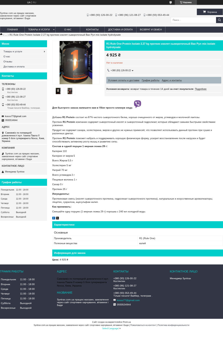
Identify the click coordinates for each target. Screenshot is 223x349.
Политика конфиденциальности (173, 325)
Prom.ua (127, 322)
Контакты (92, 29)
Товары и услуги (39, 29)
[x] (57, 218)
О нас (67, 29)
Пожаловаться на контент (143, 325)
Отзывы (7, 61)
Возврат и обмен (151, 29)
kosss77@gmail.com (15, 116)
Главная (12, 29)
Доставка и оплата (120, 29)
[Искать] (219, 20)
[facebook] (53, 218)
